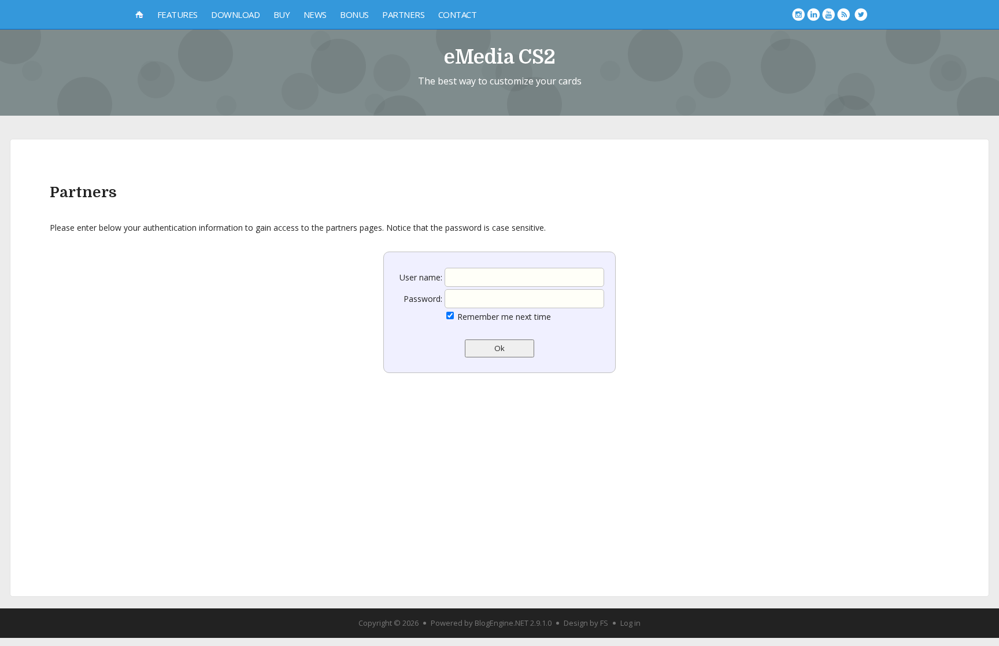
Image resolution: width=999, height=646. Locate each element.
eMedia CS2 (500, 57)
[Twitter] (860, 14)
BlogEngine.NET (501, 623)
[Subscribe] (843, 14)
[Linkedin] (813, 14)
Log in (630, 623)
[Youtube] (828, 14)
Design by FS (586, 623)
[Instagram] (798, 14)
